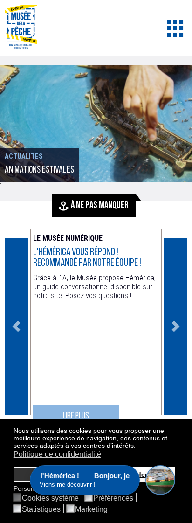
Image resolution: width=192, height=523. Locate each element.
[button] (138, 446)
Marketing (91, 509)
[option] (96, 123)
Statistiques (41, 509)
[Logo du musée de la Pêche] (74, 28)
